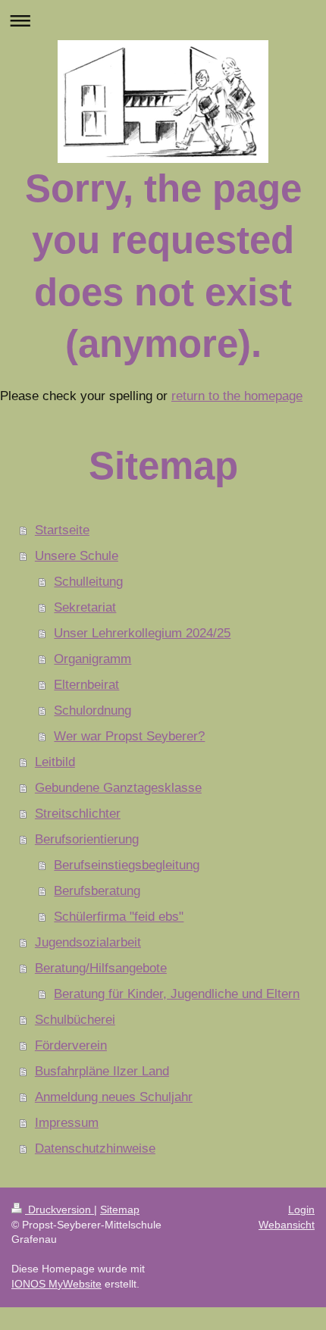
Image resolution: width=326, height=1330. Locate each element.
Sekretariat (85, 607)
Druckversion (59, 1209)
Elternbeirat (86, 685)
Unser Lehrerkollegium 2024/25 (142, 633)
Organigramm (92, 659)
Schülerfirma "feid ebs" (118, 916)
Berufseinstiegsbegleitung (126, 865)
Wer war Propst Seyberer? (129, 736)
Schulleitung (88, 581)
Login (301, 1209)
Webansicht (287, 1225)
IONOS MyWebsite (56, 1284)
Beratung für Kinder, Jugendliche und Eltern (176, 994)
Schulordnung (92, 710)
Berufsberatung (97, 891)
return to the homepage (236, 396)
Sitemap (119, 1209)
